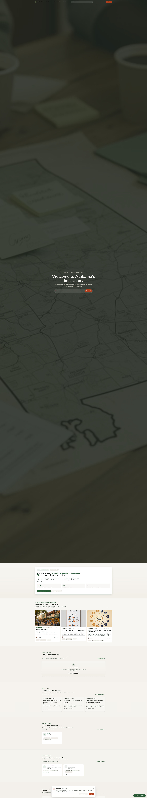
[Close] (93, 788)
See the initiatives (56, 591)
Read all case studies (99, 694)
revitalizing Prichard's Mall (70, 579)
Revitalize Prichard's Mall (41, 631)
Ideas (42, 1)
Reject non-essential (84, 794)
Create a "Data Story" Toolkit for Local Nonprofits (73, 630)
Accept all (91, 794)
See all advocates (100, 729)
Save (76, 639)
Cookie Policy (64, 791)
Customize (76, 794)
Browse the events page (73, 673)
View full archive (100, 793)
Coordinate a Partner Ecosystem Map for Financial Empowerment (99, 631)
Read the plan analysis (43, 591)
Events (65, 1)
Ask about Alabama (140, 795)
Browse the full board (107, 607)
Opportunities (48, 1)
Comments (43, 639)
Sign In (103, 1)
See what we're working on (74, 295)
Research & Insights (57, 1)
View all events (101, 658)
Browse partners (100, 761)
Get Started (109, 1)
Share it (87, 290)
